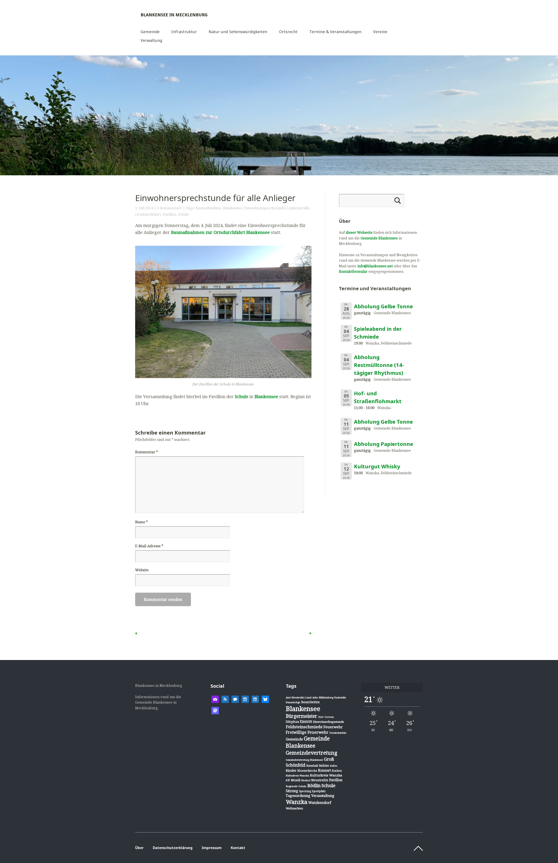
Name (141, 522)
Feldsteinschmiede (304, 727)
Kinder (291, 770)
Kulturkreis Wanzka (297, 775)
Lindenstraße (298, 208)
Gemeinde (150, 32)
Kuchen (337, 771)
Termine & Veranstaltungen (335, 32)
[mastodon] (215, 710)
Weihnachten (294, 808)
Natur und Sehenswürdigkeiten (238, 32)
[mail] (215, 699)
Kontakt (238, 847)
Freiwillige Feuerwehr (307, 732)
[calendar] (245, 699)
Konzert (324, 770)
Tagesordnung (298, 795)
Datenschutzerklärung (172, 847)
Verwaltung (151, 40)
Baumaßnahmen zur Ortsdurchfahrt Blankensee (220, 232)
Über (139, 847)
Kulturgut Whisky (377, 466)
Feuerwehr (333, 726)
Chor (321, 716)
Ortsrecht (288, 32)
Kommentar (146, 452)
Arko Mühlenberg (322, 697)
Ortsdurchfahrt (148, 214)
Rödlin (314, 785)
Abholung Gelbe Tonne (383, 306)
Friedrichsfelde (337, 732)
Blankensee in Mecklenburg (174, 15)
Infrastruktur (184, 32)
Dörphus (292, 722)
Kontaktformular (353, 271)
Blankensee (232, 208)
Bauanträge (293, 702)
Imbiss (324, 765)
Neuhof (305, 780)
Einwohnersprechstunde (264, 208)
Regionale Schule (296, 786)
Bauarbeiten (310, 702)
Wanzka (296, 802)
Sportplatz (319, 791)
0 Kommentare (169, 208)
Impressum (212, 847)
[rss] (225, 699)
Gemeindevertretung (311, 752)
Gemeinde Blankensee (379, 238)
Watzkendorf (319, 802)
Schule (183, 214)
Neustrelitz (319, 780)
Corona (329, 716)
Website (142, 570)
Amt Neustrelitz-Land (298, 697)
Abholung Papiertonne (383, 443)
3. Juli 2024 (144, 208)
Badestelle (340, 697)
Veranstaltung (322, 795)
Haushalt (312, 765)
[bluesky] (265, 699)
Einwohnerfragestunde (328, 722)
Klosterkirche (307, 771)
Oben (418, 848)
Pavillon (169, 214)
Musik (295, 780)
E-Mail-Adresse (149, 546)
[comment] (235, 699)
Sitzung (292, 790)
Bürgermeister (301, 716)
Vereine (380, 32)
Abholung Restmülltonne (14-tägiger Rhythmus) (379, 364)
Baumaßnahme (208, 208)
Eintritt (306, 721)
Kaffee (333, 765)
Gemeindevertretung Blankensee (304, 759)
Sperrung (305, 791)
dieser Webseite (359, 232)
